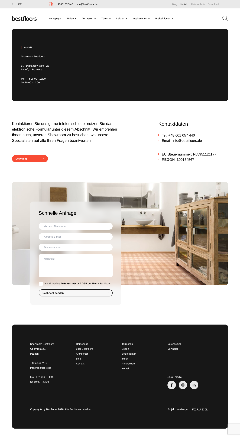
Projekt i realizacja (177, 409)
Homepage (55, 18)
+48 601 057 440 (181, 135)
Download (213, 4)
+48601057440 (64, 4)
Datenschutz (198, 4)
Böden (70, 18)
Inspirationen (140, 18)
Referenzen (128, 363)
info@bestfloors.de (87, 4)
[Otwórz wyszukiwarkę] (225, 18)
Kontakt (184, 4)
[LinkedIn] (194, 385)
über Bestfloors (84, 348)
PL (13, 4)
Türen (104, 18)
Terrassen (87, 18)
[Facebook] (171, 385)
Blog (174, 4)
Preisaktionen (162, 18)
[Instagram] (183, 385)
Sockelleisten (129, 353)
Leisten (120, 18)
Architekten (82, 353)
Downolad (173, 348)
